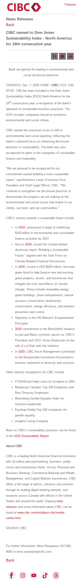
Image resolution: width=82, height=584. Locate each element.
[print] (70, 56)
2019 (21, 227)
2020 (18, 329)
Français (70, 4)
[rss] (54, 56)
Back (10, 25)
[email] (62, 56)
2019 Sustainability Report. (32, 436)
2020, (22, 266)
